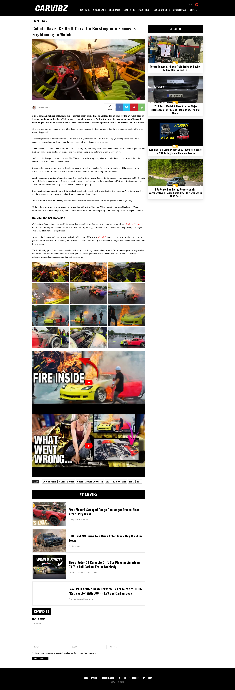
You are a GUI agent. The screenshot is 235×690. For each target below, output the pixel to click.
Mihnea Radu (44, 108)
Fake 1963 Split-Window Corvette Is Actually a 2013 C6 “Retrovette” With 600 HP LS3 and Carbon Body (105, 591)
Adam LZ (101, 237)
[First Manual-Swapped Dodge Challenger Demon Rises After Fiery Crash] (49, 514)
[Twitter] (126, 107)
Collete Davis (66, 481)
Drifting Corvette (116, 481)
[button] (190, 4)
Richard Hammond (134, 224)
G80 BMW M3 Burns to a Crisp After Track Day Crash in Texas (105, 538)
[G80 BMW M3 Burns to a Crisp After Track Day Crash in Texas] (49, 540)
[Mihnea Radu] (34, 108)
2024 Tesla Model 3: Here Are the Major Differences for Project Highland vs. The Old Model (175, 109)
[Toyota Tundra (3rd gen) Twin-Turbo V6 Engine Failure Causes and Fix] (175, 49)
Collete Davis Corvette (90, 481)
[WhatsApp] (141, 107)
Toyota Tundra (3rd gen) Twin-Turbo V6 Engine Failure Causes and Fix (175, 68)
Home (36, 20)
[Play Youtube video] (88, 382)
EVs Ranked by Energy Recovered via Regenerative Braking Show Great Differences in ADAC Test (175, 193)
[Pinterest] (134, 107)
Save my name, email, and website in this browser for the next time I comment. (65, 653)
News (44, 20)
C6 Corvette (49, 481)
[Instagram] (196, 4)
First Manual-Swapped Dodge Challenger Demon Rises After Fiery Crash (104, 511)
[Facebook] (119, 107)
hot (139, 481)
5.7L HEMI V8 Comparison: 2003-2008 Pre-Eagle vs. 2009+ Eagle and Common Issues (175, 151)
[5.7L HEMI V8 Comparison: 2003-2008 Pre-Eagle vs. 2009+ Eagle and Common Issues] (175, 132)
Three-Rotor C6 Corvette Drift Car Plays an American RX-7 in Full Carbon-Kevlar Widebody (104, 564)
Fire (131, 481)
